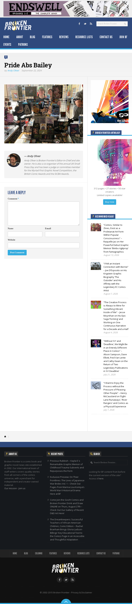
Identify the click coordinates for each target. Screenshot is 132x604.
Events (7, 44)
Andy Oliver (13, 70)
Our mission (10, 488)
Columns (38, 553)
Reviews (64, 37)
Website (11, 239)
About (19, 37)
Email (48, 228)
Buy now (109, 201)
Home (6, 37)
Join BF (123, 37)
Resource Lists (84, 37)
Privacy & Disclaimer (81, 592)
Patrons (23, 44)
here (100, 478)
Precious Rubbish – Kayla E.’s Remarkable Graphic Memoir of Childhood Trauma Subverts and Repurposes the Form (67, 465)
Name (10, 228)
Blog (32, 37)
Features (47, 37)
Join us (22, 488)
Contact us (106, 37)
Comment (13, 198)
